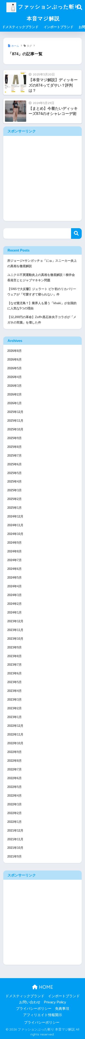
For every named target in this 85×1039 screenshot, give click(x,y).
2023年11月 (15, 630)
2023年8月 (14, 656)
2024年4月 (14, 586)
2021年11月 (15, 839)
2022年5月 (14, 787)
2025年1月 (14, 507)
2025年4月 (14, 481)
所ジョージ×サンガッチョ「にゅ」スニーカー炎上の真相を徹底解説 (42, 263)
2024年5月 (14, 577)
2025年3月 (14, 490)
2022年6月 (14, 778)
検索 (76, 233)
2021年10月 (15, 848)
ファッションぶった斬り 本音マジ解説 (48, 12)
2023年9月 (14, 647)
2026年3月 (14, 385)
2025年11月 (15, 420)
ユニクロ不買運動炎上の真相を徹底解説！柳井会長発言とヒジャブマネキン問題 (41, 277)
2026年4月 (14, 377)
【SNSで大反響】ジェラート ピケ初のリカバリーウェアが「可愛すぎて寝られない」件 (41, 291)
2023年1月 (14, 717)
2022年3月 (14, 804)
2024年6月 (14, 569)
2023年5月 (14, 682)
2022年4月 (14, 795)
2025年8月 (14, 447)
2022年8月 (14, 760)
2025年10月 (15, 429)
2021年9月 (14, 856)
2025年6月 (14, 464)
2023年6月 (14, 673)
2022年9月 (14, 752)
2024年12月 (15, 516)
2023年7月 (14, 664)
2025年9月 (14, 438)
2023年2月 (14, 708)
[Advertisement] (42, 178)
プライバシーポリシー (33, 1008)
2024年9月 (14, 542)
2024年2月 (14, 604)
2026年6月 (14, 359)
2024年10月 (15, 534)
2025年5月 (14, 473)
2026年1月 (14, 403)
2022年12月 (15, 726)
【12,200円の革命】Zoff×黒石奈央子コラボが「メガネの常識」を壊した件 (41, 319)
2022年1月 (14, 822)
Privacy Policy (55, 1002)
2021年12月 (15, 830)
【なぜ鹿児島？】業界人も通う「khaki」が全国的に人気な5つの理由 (41, 306)
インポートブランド (58, 27)
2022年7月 (14, 769)
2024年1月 (14, 612)
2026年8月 (14, 351)
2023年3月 (14, 699)
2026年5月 (14, 368)
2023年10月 (15, 638)
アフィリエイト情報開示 (42, 1015)
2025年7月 (14, 455)
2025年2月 (14, 499)
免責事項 (62, 1008)
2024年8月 (14, 551)
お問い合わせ (29, 1002)
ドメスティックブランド (20, 27)
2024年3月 (14, 595)
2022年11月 (15, 734)
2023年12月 (15, 621)
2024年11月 (15, 525)
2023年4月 (14, 691)
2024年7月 (14, 560)
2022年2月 (14, 813)
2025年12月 (15, 412)
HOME (45, 987)
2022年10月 (15, 743)
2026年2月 (14, 394)
